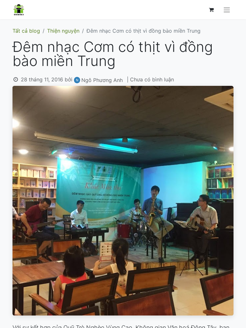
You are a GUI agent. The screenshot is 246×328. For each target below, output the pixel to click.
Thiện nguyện (63, 31)
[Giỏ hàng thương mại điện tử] (211, 9)
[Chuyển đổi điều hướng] (227, 10)
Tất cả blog (26, 31)
